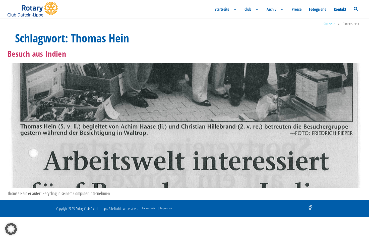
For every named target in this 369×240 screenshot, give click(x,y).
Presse (296, 9)
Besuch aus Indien (37, 53)
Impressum (166, 208)
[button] (11, 229)
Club (247, 9)
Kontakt (340, 9)
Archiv (271, 9)
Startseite (222, 9)
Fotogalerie (317, 9)
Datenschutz (148, 208)
